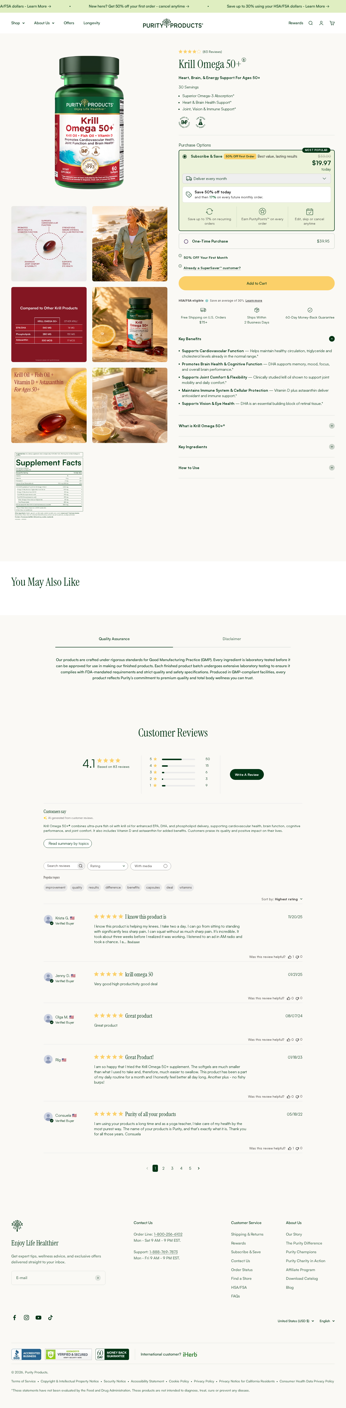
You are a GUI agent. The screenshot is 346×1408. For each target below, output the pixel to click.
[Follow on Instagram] (26, 1317)
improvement (55, 887)
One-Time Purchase (210, 241)
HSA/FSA (239, 1287)
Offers (69, 22)
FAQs (235, 1296)
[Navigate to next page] (199, 1168)
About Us (42, 22)
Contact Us (240, 1260)
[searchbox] (60, 866)
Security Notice (115, 1381)
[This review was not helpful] (297, 956)
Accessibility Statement (147, 1381)
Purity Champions (301, 1251)
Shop (15, 22)
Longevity (92, 22)
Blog (290, 1287)
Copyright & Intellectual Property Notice (70, 1381)
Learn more (253, 300)
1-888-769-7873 (163, 1251)
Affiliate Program (300, 1269)
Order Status (242, 1269)
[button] (257, 338)
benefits (133, 887)
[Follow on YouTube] (38, 1317)
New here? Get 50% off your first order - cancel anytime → (120, 6)
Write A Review (247, 775)
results (94, 887)
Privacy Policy (204, 1381)
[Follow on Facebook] (14, 1317)
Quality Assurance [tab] (114, 638)
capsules (153, 887)
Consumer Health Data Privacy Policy (307, 1381)
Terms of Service (23, 1381)
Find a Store (241, 1278)
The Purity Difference (304, 1243)
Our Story (294, 1234)
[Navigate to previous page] (147, 1168)
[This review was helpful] (289, 957)
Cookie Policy (179, 1381)
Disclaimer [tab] (232, 638)
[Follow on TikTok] (50, 1317)
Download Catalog (302, 1278)
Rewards (296, 22)
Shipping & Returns (247, 1234)
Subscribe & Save (206, 156)
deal (169, 887)
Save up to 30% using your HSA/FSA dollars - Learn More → (259, 6)
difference (113, 887)
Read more (134, 942)
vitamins (186, 887)
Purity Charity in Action (305, 1260)
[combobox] (107, 866)
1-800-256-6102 (168, 1234)
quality (77, 887)
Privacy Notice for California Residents (247, 1381)
